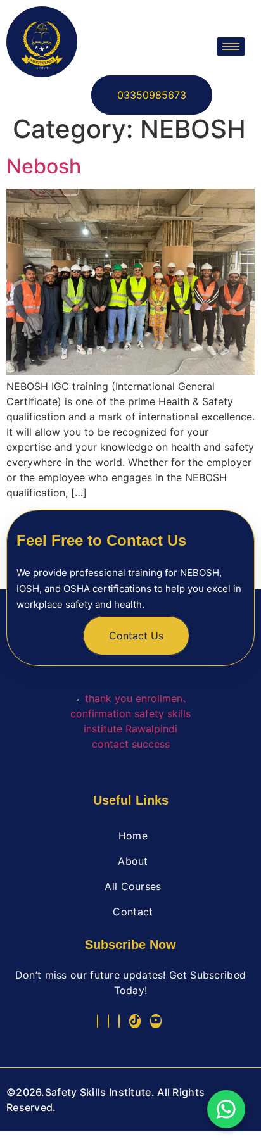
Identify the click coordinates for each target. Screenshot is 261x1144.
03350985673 (151, 95)
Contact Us (136, 635)
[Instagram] (119, 1021)
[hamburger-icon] (231, 46)
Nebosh (43, 166)
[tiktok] (135, 1021)
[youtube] (156, 1021)
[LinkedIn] (108, 1021)
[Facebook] (97, 1021)
